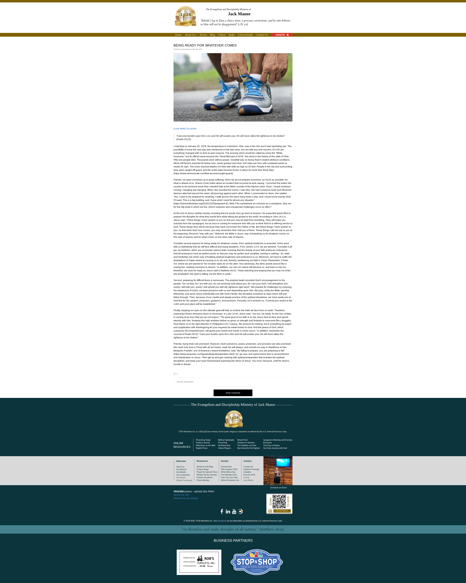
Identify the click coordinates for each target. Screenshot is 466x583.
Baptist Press (201, 448)
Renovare (267, 443)
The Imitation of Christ (246, 445)
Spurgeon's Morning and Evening (277, 440)
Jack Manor (248, 480)
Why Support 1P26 (229, 469)
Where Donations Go (230, 480)
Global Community (184, 480)
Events (246, 477)
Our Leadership (183, 475)
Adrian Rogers (224, 448)
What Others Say (228, 472)
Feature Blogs (203, 469)
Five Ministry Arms (229, 475)
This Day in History (271, 445)
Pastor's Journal (203, 443)
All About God (224, 445)
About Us (180, 467)
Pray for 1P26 (249, 475)
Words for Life (181, 495)
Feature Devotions (204, 477)
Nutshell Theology (251, 469)
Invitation (247, 472)
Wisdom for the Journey (207, 475)
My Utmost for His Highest (248, 448)
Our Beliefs (181, 472)
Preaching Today (203, 440)
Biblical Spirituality (226, 440)
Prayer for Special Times (207, 472)
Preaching (222, 443)
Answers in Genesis (246, 443)
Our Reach (181, 478)
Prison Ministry (203, 480)
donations (222, 521)
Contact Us (248, 467)
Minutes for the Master (186, 498)
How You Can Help (229, 477)
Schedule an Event (278, 488)
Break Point (242, 440)
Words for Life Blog (205, 467)
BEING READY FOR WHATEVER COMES (205, 45)
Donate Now (226, 467)
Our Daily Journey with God (275, 448)
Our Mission (181, 469)
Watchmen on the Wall (205, 445)
